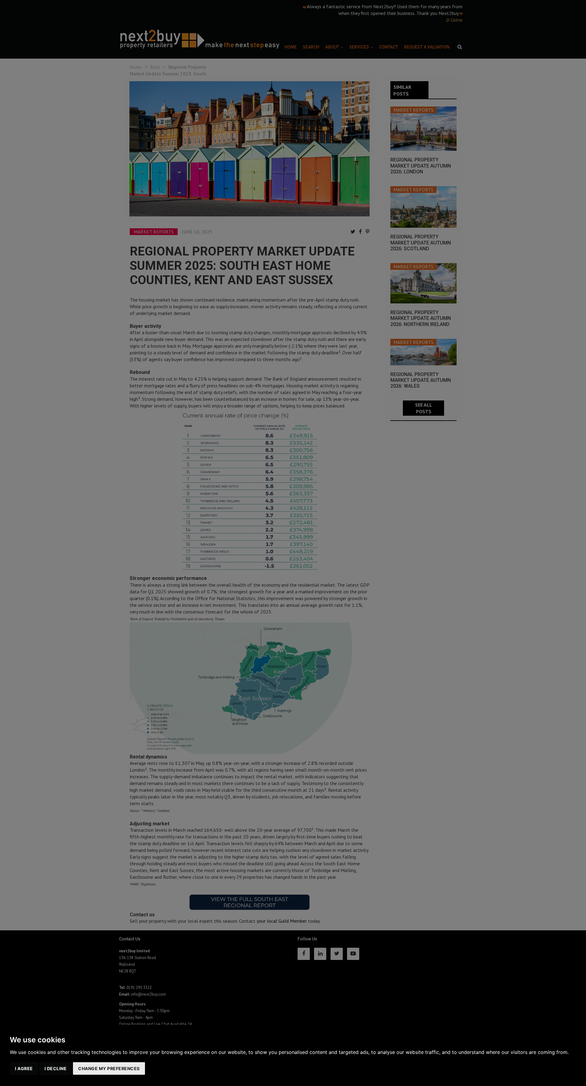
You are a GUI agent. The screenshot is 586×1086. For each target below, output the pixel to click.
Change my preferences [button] (109, 1068)
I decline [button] (56, 1068)
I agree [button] (24, 1068)
